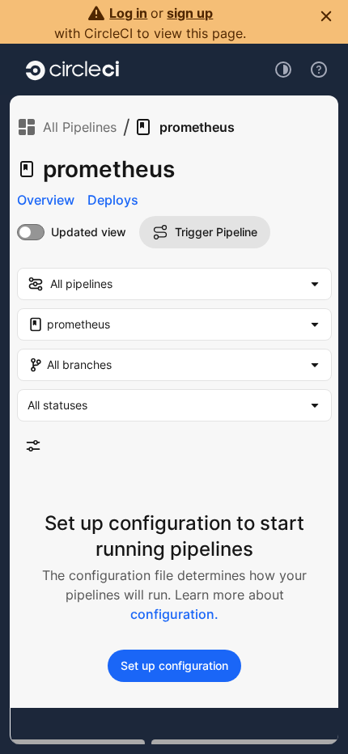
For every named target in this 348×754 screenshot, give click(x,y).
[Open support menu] (319, 69)
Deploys (112, 200)
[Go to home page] (72, 69)
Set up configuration (174, 665)
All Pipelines (80, 127)
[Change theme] (283, 69)
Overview (45, 200)
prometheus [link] (197, 127)
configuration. (174, 614)
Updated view (88, 232)
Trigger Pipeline (216, 232)
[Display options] (33, 446)
